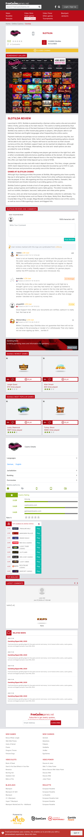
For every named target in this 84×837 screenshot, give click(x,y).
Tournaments (48, 19)
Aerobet (45, 738)
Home (8, 24)
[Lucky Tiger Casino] (15, 547)
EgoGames (46, 753)
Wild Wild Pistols (11, 741)
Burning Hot (10, 773)
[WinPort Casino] (15, 571)
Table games (29, 16)
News (8, 13)
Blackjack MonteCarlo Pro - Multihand (18, 804)
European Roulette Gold (50, 798)
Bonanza (9, 769)
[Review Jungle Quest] (24, 367)
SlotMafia (46, 747)
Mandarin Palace (26, 533)
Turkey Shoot (49, 427)
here (34, 834)
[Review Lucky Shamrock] (24, 410)
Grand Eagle (24, 538)
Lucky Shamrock (13, 427)
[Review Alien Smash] (60, 367)
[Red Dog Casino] (15, 542)
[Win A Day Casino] (15, 557)
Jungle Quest (12, 384)
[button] (11, 85)
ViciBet (45, 750)
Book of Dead (10, 763)
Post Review (69, 239)
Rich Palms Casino (23, 566)
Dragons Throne (11, 750)
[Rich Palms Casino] (15, 566)
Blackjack (65, 13)
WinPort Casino (25, 571)
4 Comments (15, 44)
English (18, 464)
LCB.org (58, 247)
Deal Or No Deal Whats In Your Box (17, 766)
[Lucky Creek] (15, 561)
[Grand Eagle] (15, 538)
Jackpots (64, 16)
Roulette (9, 16)
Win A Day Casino (26, 557)
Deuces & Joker (48, 763)
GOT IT (76, 833)
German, (10, 464)
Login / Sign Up (70, 7)
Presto (8, 747)
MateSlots (46, 741)
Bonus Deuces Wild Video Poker (53, 769)
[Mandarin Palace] (15, 533)
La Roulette (46, 795)
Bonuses (9, 19)
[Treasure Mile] (15, 528)
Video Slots (28, 13)
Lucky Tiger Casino (24, 547)
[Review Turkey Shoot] (60, 410)
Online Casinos (30, 19)
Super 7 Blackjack (12, 801)
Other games (48, 16)
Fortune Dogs (10, 753)
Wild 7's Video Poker (49, 766)
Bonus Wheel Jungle (12, 738)
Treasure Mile (24, 528)
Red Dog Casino (25, 543)
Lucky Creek (24, 562)
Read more (72, 348)
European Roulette (49, 789)
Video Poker (47, 13)
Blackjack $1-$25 (12, 792)
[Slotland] (15, 552)
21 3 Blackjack (10, 798)
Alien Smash (48, 384)
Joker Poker (47, 779)
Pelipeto (45, 744)
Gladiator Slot (10, 776)
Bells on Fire (10, 779)
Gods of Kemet (11, 744)
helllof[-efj (11, 605)
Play (38, 528)
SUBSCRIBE (55, 723)
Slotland (23, 552)
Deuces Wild (47, 773)
